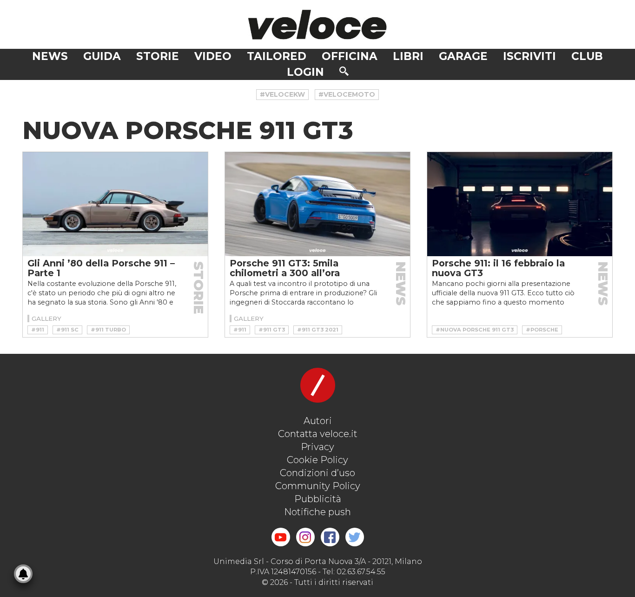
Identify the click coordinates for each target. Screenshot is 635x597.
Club (587, 56)
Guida (102, 56)
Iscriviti (529, 56)
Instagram (305, 537)
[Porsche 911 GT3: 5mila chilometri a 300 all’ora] (317, 204)
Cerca (344, 71)
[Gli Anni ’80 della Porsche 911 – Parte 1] (115, 204)
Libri (408, 56)
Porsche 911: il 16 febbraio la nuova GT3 (498, 268)
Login (305, 72)
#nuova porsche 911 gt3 (475, 329)
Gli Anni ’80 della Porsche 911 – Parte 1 (101, 268)
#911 (37, 329)
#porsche (542, 329)
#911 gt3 (271, 329)
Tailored (276, 56)
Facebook (330, 537)
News (50, 56)
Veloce (317, 24)
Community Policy (317, 485)
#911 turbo (108, 329)
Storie (157, 56)
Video (213, 56)
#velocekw (282, 94)
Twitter (354, 537)
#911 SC (67, 329)
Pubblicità (317, 498)
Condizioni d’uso (317, 472)
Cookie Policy (317, 459)
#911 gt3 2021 (317, 329)
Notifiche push (317, 511)
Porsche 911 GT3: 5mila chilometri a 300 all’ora (285, 268)
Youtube (280, 537)
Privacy (317, 446)
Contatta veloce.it (317, 433)
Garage (463, 56)
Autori (318, 420)
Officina (349, 56)
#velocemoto (346, 94)
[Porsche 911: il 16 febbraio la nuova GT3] (519, 204)
